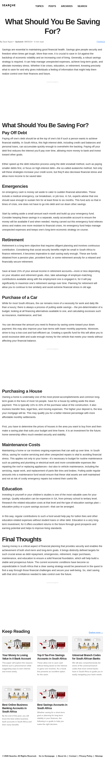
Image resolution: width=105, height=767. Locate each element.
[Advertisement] (52, 102)
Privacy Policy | (86, 756)
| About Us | (62, 756)
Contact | (73, 756)
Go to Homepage (46, 756)
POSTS (52, 6)
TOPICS (39, 6)
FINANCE (101, 42)
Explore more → (96, 632)
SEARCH (82, 6)
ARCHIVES (67, 6)
